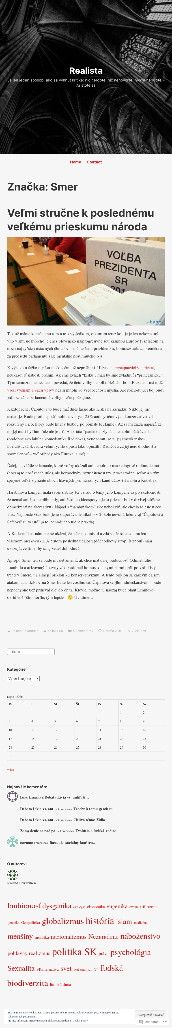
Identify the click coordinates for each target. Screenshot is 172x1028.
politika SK (55, 631)
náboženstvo (140, 935)
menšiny (20, 936)
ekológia (79, 906)
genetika (13, 922)
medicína (140, 922)
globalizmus (63, 920)
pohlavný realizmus (29, 953)
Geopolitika (30, 922)
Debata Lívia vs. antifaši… (67, 797)
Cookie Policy (80, 1020)
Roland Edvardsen (25, 631)
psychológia (130, 951)
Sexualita (21, 968)
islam (124, 921)
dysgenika (56, 905)
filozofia (150, 906)
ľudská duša (60, 984)
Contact (94, 162)
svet (66, 968)
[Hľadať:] (31, 651)
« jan (10, 769)
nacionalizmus (69, 936)
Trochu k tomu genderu (92, 809)
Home (75, 162)
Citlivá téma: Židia (89, 819)
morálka (42, 937)
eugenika (117, 906)
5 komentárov (83, 631)
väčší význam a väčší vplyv (31, 390)
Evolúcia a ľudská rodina (96, 830)
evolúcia (135, 906)
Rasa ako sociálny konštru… (73, 842)
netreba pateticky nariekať (132, 367)
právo (104, 953)
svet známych (82, 969)
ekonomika (96, 906)
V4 (96, 969)
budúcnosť (24, 905)
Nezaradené (103, 936)
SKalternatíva (48, 969)
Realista (86, 70)
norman (26, 842)
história (100, 920)
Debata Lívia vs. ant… (38, 809)
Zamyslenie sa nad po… (39, 830)
